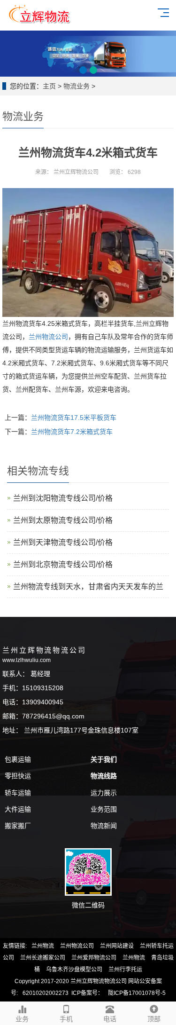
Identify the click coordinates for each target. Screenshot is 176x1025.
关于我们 (104, 759)
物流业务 (76, 86)
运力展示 (104, 792)
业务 (22, 1019)
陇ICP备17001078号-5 (137, 993)
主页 (49, 86)
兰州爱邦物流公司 (93, 957)
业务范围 (104, 809)
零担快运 (18, 776)
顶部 (154, 1019)
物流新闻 (104, 825)
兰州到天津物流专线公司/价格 (63, 542)
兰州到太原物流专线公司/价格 (63, 520)
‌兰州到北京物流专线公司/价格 (63, 564)
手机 (66, 1019)
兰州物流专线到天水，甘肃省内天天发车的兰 (88, 587)
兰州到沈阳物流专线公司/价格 (63, 498)
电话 (109, 1019)
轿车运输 (18, 792)
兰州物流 (42, 946)
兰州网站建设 (117, 946)
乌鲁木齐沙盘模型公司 (74, 969)
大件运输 (18, 809)
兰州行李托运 (125, 969)
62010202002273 (46, 993)
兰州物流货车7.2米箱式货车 (72, 431)
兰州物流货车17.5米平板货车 (73, 417)
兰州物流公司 (77, 946)
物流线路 (104, 776)
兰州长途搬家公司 (42, 957)
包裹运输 (18, 759)
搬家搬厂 (18, 825)
